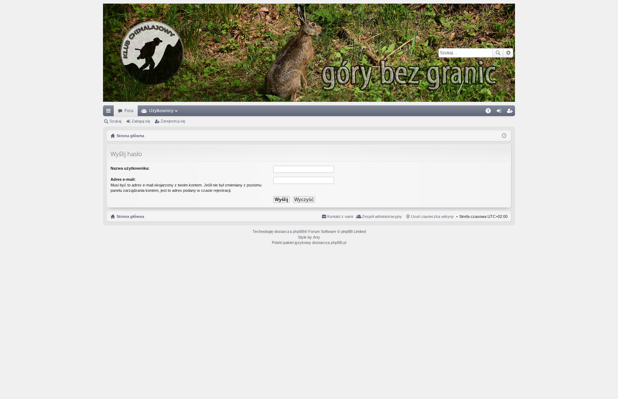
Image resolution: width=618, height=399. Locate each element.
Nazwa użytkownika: (130, 168)
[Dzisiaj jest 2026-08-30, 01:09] (504, 136)
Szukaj (497, 53)
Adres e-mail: (123, 179)
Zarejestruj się (173, 121)
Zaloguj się (141, 121)
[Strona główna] (309, 52)
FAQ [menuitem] (490, 112)
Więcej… (110, 112)
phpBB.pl (338, 242)
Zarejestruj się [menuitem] (511, 112)
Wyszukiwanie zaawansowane (508, 53)
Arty (316, 237)
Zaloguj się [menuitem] (500, 112)
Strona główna (130, 216)
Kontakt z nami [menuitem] (340, 216)
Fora (128, 110)
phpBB (298, 231)
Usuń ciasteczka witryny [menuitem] (432, 216)
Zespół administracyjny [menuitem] (382, 216)
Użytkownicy (161, 110)
